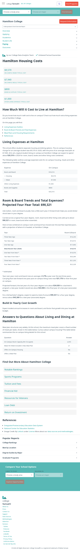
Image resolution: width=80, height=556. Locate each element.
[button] (68, 21)
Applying (6, 34)
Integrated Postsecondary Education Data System (23, 425)
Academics (7, 37)
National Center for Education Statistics (19, 428)
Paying (5, 44)
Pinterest (6, 529)
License (32, 431)
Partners (5, 524)
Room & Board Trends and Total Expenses (20, 130)
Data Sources (7, 516)
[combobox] (59, 4)
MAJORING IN (39, 471)
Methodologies (7, 519)
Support (5, 514)
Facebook (6, 531)
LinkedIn (6, 534)
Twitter (5, 526)
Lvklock (20, 431)
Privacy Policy (7, 539)
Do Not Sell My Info (9, 544)
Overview (6, 31)
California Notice (8, 541)
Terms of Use (7, 536)
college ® (12, 4)
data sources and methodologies (60, 431)
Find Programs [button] (71, 4)
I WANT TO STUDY (11, 471)
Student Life (7, 41)
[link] (40, 31)
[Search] (59, 4)
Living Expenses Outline (13, 127)
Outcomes (7, 47)
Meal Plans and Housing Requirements (19, 133)
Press (4, 509)
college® (7, 502)
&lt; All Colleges (26, 3)
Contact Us (6, 511)
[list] (40, 31)
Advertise (6, 521)
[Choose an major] (46, 12)
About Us (5, 506)
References (8, 136)
